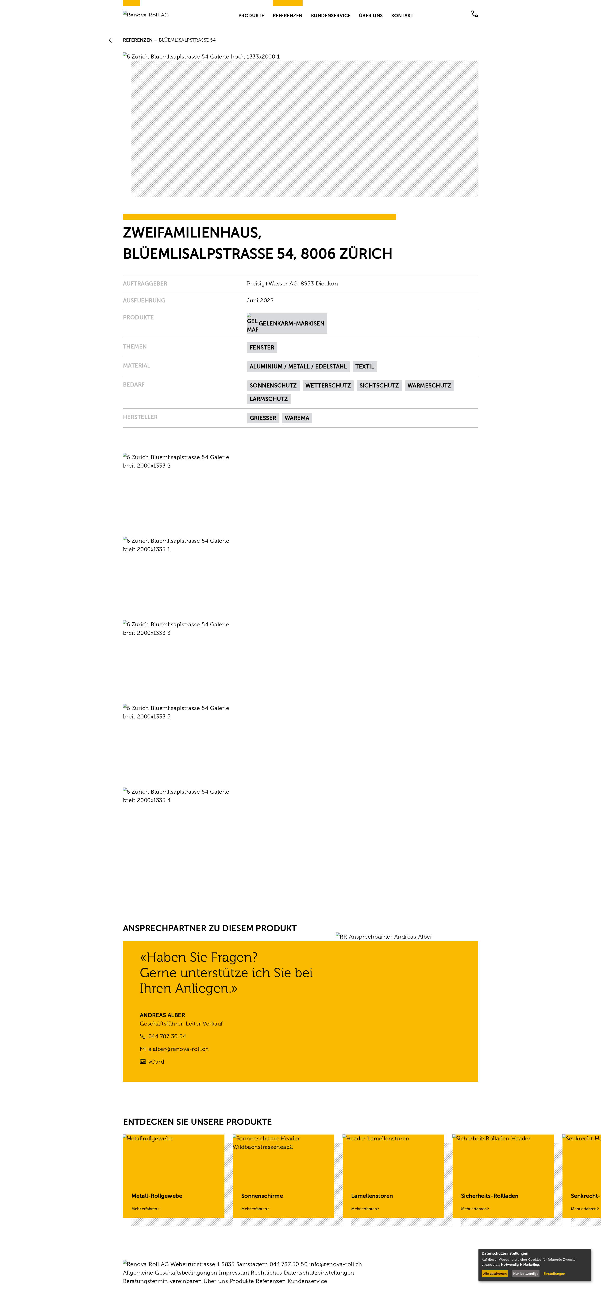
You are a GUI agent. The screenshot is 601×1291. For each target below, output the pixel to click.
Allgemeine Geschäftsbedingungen (170, 1272)
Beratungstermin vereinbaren (162, 1281)
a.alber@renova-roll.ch (178, 1048)
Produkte (251, 15)
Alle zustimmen (495, 1274)
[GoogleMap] (168, 1288)
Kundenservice (331, 15)
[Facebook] (126, 1288)
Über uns (371, 15)
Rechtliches (266, 1272)
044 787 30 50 (474, 14)
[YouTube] (154, 1288)
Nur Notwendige (525, 1274)
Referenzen (288, 15)
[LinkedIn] (140, 1288)
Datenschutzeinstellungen (319, 1272)
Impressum (234, 1272)
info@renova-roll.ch (335, 1264)
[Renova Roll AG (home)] (152, 13)
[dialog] (534, 1265)
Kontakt (402, 15)
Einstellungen (554, 1274)
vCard (156, 1061)
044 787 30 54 (167, 1036)
